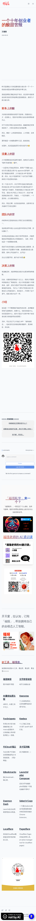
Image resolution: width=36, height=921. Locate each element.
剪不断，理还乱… (18, 435)
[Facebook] (6, 910)
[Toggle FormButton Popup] (31, 916)
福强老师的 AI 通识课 (18, 537)
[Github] (9, 910)
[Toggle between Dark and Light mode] (29, 4)
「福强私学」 (15, 498)
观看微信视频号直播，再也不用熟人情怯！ (18, 429)
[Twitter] (2, 910)
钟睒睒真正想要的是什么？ (18, 423)
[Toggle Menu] (33, 4)
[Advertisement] (18, 56)
